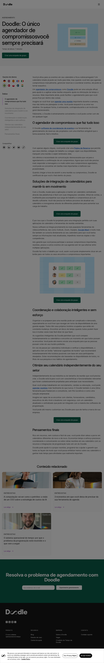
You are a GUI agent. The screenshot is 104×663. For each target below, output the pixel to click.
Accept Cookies (86, 655)
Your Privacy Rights (70, 655)
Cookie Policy (25, 659)
